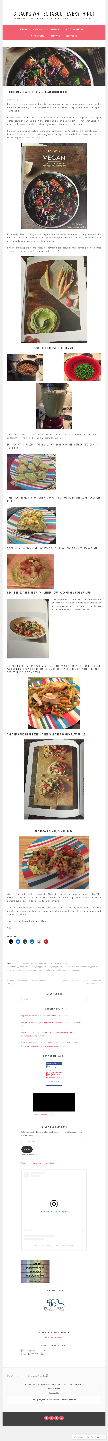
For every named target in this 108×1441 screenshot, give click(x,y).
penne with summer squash (23, 970)
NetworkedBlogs (51, 1063)
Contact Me (71, 36)
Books (62, 963)
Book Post (43, 963)
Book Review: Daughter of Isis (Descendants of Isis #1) (27, 982)
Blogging (37, 29)
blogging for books (30, 963)
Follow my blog (54, 1081)
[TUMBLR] (56, 1418)
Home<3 (23, 29)
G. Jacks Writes (51, 1068)
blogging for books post (61, 967)
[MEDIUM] (51, 1418)
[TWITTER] (46, 1418)
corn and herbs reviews (81, 967)
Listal (52, 1114)
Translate (40, 1354)
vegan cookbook (73, 970)
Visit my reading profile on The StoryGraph (38, 1163)
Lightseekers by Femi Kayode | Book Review (38, 1015)
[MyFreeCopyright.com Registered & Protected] (26, 1376)
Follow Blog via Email (54, 1127)
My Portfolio (37, 36)
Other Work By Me (74, 29)
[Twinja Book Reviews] (54, 1337)
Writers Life (55, 1074)
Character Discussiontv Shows (53, 1076)
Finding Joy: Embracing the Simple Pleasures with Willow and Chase (48, 1022)
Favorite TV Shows (40, 1114)
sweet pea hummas (58, 970)
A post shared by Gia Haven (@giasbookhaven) (54, 1245)
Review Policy (53, 29)
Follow (27, 1149)
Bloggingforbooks (51, 104)
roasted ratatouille (42, 970)
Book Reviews (53, 963)
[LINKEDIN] (61, 1418)
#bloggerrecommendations (24, 967)
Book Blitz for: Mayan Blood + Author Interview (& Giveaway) (82, 982)
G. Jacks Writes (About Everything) (54, 13)
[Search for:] (54, 999)
